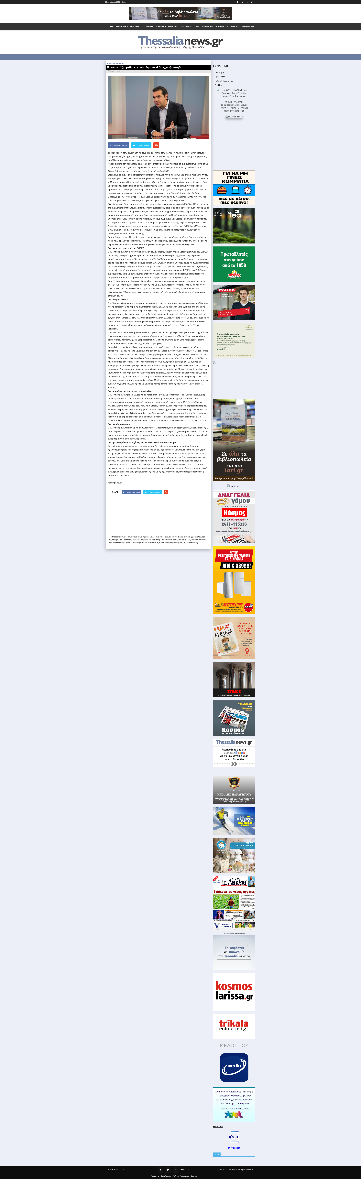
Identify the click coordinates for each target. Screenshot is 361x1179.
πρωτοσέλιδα (230, 933)
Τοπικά (109, 27)
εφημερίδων (241, 933)
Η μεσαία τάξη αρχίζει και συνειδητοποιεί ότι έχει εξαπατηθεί (144, 67)
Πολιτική (219, 27)
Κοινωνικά (161, 27)
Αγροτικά (134, 27)
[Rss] (175, 1170)
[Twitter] (168, 1170)
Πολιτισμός (185, 27)
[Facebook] (160, 1170)
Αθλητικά (173, 27)
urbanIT (121, 1170)
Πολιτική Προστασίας (224, 81)
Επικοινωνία (184, 1170)
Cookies (218, 85)
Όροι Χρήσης (220, 77)
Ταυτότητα (219, 72)
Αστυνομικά (122, 27)
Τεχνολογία (207, 27)
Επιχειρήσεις (232, 27)
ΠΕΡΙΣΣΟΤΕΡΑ (248, 27)
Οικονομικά (147, 27)
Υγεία (196, 27)
